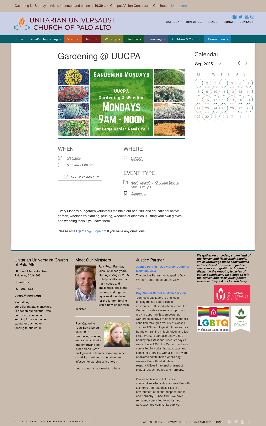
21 (248, 99)
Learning (155, 39)
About (90, 39)
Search (214, 22)
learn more (179, 5)
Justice (133, 39)
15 (199, 99)
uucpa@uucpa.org (28, 295)
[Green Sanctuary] (241, 317)
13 (240, 91)
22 (199, 108)
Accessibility (153, 422)
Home (19, 39)
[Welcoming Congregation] (213, 317)
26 (232, 108)
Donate (229, 22)
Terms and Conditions (206, 422)
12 (232, 91)
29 (199, 116)
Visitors (73, 39)
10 (215, 91)
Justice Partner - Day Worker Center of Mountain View (162, 269)
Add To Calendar (83, 176)
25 (223, 108)
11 (223, 91)
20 (240, 99)
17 (215, 99)
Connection (216, 39)
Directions (194, 22)
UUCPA (137, 158)
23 (207, 108)
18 (223, 99)
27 (240, 108)
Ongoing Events (167, 182)
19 (232, 99)
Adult (134, 182)
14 (248, 91)
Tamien (207, 258)
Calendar (174, 22)
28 (248, 108)
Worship (111, 39)
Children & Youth (185, 39)
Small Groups (141, 187)
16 (207, 99)
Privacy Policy (176, 422)
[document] (133, 144)
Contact (246, 22)
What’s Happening (44, 39)
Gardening (138, 193)
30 (207, 116)
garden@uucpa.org (92, 231)
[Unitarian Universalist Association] (232, 293)
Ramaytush (228, 258)
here (117, 368)
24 (215, 108)
